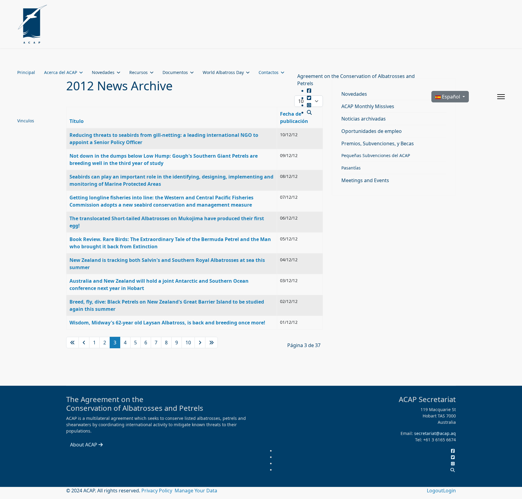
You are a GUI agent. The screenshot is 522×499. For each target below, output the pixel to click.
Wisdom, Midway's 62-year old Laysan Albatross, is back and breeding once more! (167, 322)
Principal (26, 72)
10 (188, 342)
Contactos (269, 72)
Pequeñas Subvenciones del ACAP (375, 155)
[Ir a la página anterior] (84, 342)
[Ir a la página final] (211, 342)
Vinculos (25, 121)
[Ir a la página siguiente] (200, 342)
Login (449, 490)
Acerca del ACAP (60, 72)
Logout (435, 490)
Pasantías (351, 168)
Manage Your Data (196, 490)
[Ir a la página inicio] (72, 342)
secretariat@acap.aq (435, 433)
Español (451, 96)
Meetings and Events (365, 180)
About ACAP (84, 444)
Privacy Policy (157, 490)
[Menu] (501, 96)
